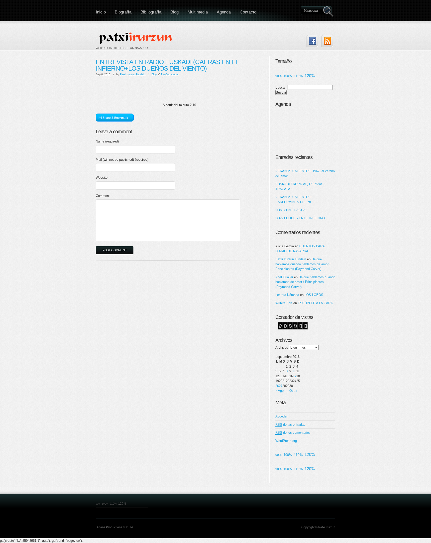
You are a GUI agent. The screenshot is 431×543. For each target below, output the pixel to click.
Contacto (248, 12)
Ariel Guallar (284, 277)
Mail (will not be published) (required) (122, 159)
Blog (174, 12)
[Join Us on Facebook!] (312, 41)
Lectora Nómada (287, 295)
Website (102, 177)
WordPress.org (286, 441)
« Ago (279, 391)
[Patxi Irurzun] (136, 37)
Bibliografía (150, 12)
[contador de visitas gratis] (292, 328)
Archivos (281, 347)
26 (277, 386)
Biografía (123, 12)
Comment (103, 196)
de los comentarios (293, 432)
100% (288, 76)
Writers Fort (283, 303)
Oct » (293, 391)
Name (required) (107, 141)
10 (294, 371)
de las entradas (290, 424)
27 (280, 386)
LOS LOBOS (314, 295)
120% (310, 76)
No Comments (170, 74)
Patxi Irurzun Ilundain (132, 74)
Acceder (281, 416)
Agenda (224, 12)
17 (294, 376)
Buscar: (281, 87)
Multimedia (198, 12)
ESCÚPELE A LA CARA (315, 303)
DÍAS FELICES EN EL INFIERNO (300, 218)
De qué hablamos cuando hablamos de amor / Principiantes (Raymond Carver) (302, 264)
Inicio (101, 12)
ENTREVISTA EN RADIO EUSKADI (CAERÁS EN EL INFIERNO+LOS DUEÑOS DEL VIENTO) (167, 65)
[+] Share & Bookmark (113, 118)
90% (278, 76)
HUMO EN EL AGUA (290, 210)
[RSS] (327, 41)
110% (298, 76)
